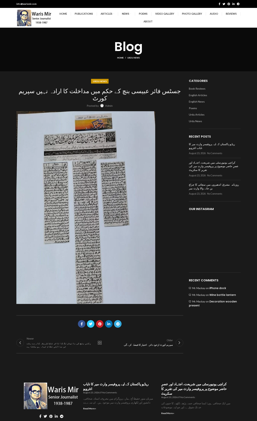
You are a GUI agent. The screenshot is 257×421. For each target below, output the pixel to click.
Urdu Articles (197, 114)
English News (197, 101)
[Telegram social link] (238, 4)
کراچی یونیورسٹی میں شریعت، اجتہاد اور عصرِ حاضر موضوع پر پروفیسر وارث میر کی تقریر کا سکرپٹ (213, 166)
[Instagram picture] (197, 223)
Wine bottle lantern (222, 295)
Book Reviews (197, 88)
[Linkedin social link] (233, 4)
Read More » (89, 408)
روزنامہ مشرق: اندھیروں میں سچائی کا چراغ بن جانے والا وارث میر (214, 186)
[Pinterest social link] (228, 4)
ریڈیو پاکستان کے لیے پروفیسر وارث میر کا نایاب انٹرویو (212, 146)
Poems (193, 108)
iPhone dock (217, 288)
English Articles (198, 95)
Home (120, 57)
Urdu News (133, 57)
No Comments (214, 153)
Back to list (99, 342)
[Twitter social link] (223, 4)
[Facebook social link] (219, 4)
